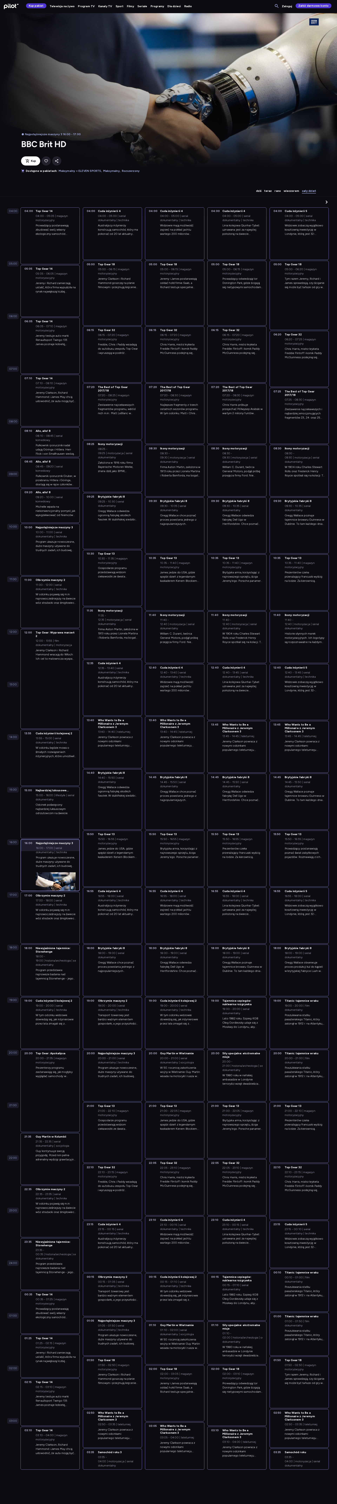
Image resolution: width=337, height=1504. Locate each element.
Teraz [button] (268, 191)
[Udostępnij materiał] (56, 161)
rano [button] (278, 191)
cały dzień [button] (309, 191)
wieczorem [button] (291, 191)
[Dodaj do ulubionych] (46, 161)
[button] (326, 202)
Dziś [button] (259, 191)
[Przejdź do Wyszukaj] (276, 6)
